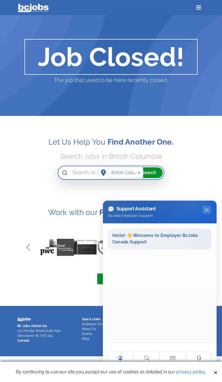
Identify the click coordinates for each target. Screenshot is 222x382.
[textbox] (126, 173)
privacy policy (190, 371)
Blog (85, 339)
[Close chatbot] (207, 209)
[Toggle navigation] (199, 8)
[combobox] (126, 172)
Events (87, 334)
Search (149, 172)
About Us (89, 329)
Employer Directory (97, 324)
